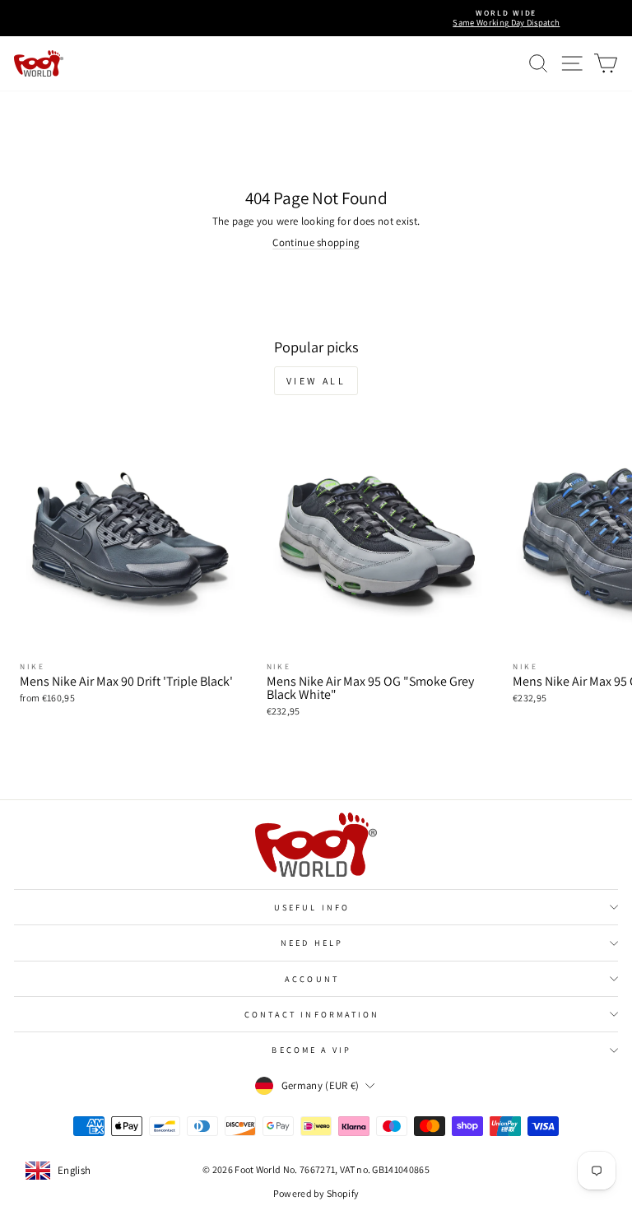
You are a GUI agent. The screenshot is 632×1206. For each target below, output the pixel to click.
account (312, 979)
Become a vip (311, 1049)
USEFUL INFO (312, 907)
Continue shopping (315, 242)
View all (316, 381)
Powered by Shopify (316, 1193)
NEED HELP (312, 942)
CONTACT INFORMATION (312, 1014)
